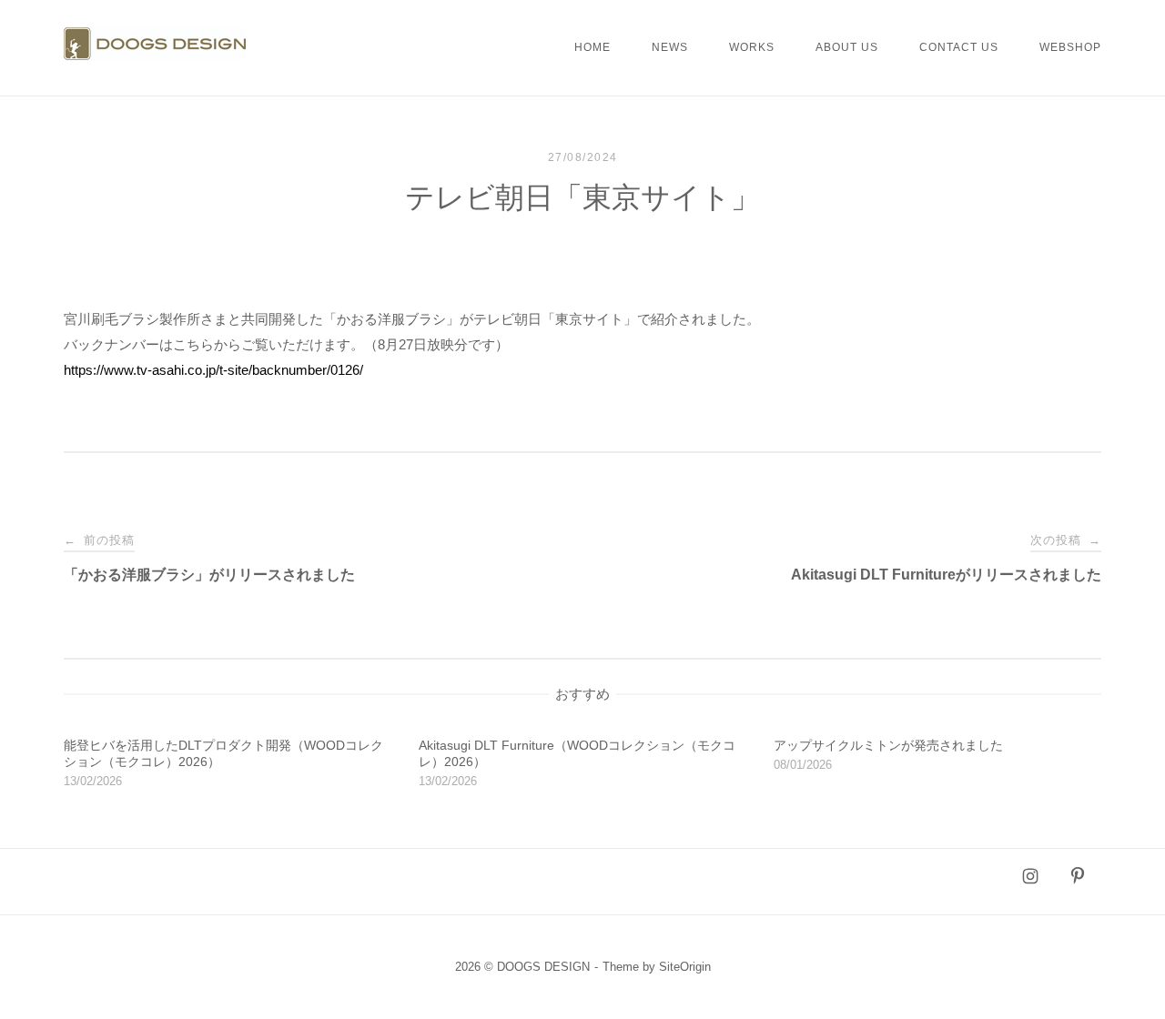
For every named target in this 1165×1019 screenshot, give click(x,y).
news (670, 47)
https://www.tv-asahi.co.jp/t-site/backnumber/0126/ (213, 370)
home (592, 47)
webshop (1070, 47)
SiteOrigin (685, 967)
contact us (958, 47)
